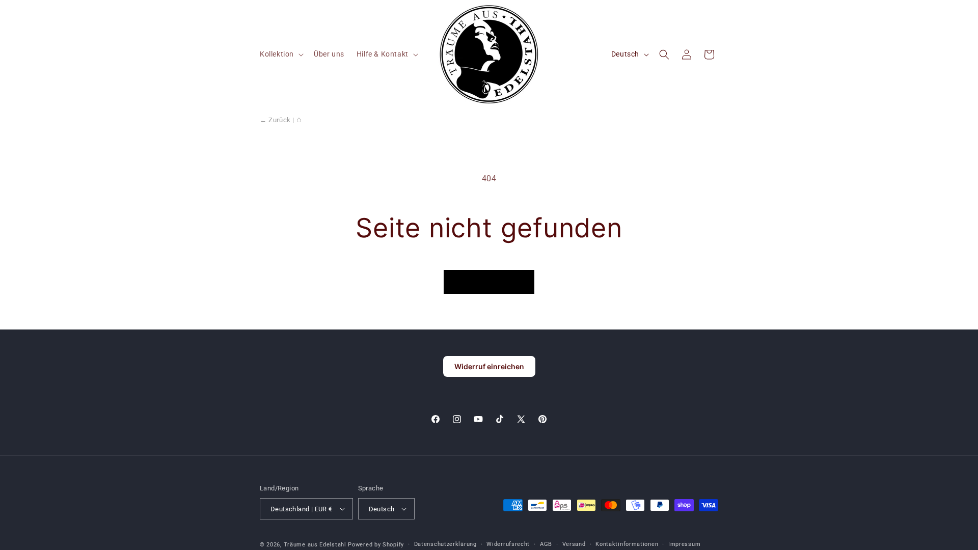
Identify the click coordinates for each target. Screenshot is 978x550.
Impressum (684, 544)
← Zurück (275, 120)
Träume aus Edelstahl (315, 544)
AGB (546, 544)
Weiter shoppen (489, 281)
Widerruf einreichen (489, 366)
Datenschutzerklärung (445, 544)
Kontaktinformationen (626, 544)
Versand (574, 544)
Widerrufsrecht (508, 544)
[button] (281, 54)
